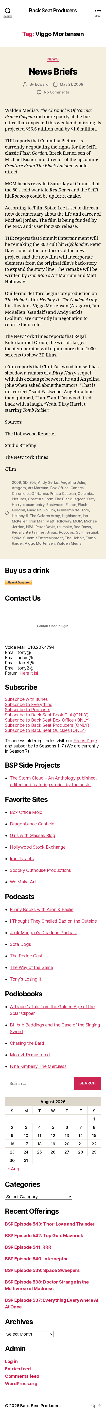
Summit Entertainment (43, 538)
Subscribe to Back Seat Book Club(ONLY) (46, 714)
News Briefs (53, 71)
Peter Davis (45, 526)
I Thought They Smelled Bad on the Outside (53, 921)
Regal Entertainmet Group (34, 532)
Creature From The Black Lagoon (56, 499)
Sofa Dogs (20, 944)
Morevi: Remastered (30, 1054)
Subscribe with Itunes (26, 699)
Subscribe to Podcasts (27, 709)
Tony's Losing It (25, 979)
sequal (92, 532)
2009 (16, 482)
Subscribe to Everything (29, 704)
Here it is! (28, 673)
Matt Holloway (58, 521)
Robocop (66, 532)
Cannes (77, 487)
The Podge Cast (26, 955)
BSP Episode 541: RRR (28, 1247)
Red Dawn (82, 526)
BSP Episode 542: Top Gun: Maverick (44, 1235)
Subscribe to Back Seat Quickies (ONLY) (45, 730)
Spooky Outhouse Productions (40, 870)
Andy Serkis (48, 482)
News (53, 59)
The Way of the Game (31, 967)
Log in (11, 1361)
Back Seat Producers (53, 10)
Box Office (59, 487)
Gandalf (34, 510)
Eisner (71, 504)
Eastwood (55, 504)
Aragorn (19, 487)
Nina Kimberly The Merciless (38, 1066)
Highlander (71, 515)
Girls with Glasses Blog (32, 835)
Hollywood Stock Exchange (38, 847)
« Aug (13, 1168)
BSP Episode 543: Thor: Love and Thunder (49, 1224)
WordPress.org (21, 1383)
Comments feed (22, 1376)
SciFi (80, 532)
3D (25, 482)
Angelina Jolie (73, 482)
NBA (30, 526)
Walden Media (69, 543)
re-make (64, 526)
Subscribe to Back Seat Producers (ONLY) (47, 725)
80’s (32, 482)
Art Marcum (38, 487)
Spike (16, 538)
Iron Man (36, 521)
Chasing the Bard (27, 1043)
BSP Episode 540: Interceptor (36, 1258)
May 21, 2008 (71, 84)
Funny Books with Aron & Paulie (41, 909)
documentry (33, 504)
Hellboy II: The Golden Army (36, 515)
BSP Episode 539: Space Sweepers (42, 1270)
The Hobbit (74, 538)
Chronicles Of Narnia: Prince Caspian (44, 493)
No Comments (56, 92)
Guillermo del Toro (73, 510)
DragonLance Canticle (32, 823)
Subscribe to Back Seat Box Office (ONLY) (47, 720)
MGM (77, 521)
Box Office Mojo (26, 812)
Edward (41, 84)
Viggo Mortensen (40, 543)
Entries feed (18, 1368)
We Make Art (23, 881)
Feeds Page (85, 740)
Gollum (49, 510)
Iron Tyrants (22, 858)
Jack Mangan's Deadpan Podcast (43, 932)
